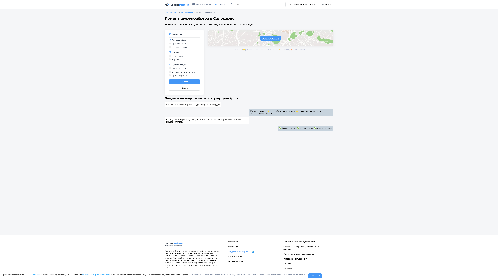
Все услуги (232, 242)
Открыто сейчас (179, 47)
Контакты (288, 269)
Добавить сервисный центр (301, 4)
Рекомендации (234, 256)
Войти (328, 4)
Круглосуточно (179, 44)
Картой (175, 59)
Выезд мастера (179, 68)
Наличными (177, 56)
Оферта (287, 264)
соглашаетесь (34, 275)
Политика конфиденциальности (299, 242)
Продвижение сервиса (238, 251)
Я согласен (315, 275)
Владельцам (233, 247)
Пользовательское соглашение (298, 254)
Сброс (184, 88)
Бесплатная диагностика (184, 72)
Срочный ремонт (180, 75)
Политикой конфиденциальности (96, 275)
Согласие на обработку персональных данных (302, 248)
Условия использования (295, 259)
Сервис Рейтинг (171, 13)
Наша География (235, 261)
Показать (184, 82)
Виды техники (187, 13)
